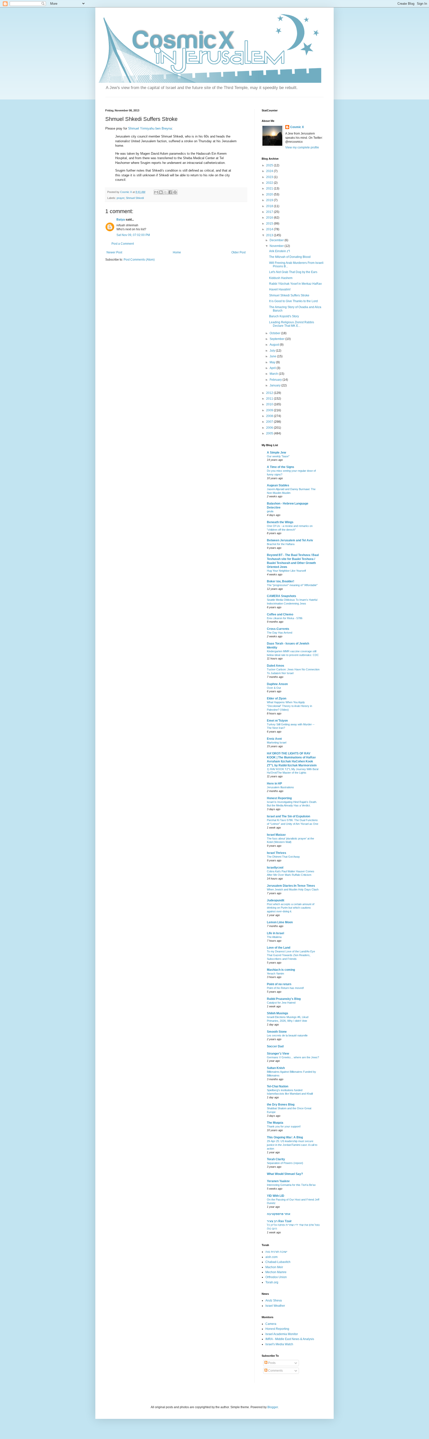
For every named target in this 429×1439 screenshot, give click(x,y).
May (273, 362)
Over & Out (274, 687)
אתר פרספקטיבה (278, 1214)
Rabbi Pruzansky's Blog (284, 999)
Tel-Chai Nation (277, 1086)
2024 (270, 171)
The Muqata (275, 1122)
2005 (270, 433)
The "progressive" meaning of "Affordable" (292, 585)
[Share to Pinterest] (175, 192)
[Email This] (156, 192)
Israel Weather (275, 1305)
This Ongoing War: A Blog (285, 1137)
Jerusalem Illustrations (280, 787)
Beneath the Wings (280, 522)
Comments (275, 1370)
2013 (270, 235)
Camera (270, 1324)
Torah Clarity (276, 1159)
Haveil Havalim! (279, 289)
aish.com (271, 1257)
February (276, 379)
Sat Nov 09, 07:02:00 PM (133, 235)
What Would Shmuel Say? (285, 1174)
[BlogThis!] (160, 192)
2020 (270, 194)
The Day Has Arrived (279, 632)
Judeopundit (275, 900)
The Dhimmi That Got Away (283, 856)
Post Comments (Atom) (139, 259)
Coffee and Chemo (280, 614)
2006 (270, 427)
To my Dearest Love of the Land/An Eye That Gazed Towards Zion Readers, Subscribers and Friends (291, 955)
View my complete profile (302, 147)
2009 (270, 410)
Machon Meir (274, 1267)
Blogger (272, 1407)
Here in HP (274, 783)
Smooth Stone (277, 1031)
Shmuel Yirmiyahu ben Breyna (150, 128)
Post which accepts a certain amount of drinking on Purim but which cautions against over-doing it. (290, 908)
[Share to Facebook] (170, 192)
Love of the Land (278, 947)
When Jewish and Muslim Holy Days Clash (293, 889)
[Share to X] (165, 192)
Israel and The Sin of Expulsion (288, 816)
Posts (271, 1363)
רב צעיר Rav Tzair (279, 1221)
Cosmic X (297, 127)
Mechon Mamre (275, 1272)
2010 (270, 404)
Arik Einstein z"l (279, 251)
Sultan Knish (276, 1068)
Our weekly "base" (278, 456)
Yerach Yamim (275, 973)
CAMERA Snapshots (281, 596)
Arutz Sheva (273, 1300)
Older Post (238, 252)
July (273, 350)
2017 (270, 212)
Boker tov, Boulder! (280, 581)
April (273, 368)
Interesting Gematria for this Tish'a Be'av (291, 1184)
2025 (270, 165)
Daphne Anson (277, 684)
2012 (270, 393)
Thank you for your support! (284, 1126)
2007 (270, 421)
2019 (270, 200)
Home (177, 252)
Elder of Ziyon (276, 698)
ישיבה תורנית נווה (276, 1251)
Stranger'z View (278, 1053)
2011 (270, 398)
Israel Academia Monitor (281, 1334)
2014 (270, 229)
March (274, 373)
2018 (270, 206)
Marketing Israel (276, 742)
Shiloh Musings (277, 1013)
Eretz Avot (274, 739)
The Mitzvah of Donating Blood (290, 257)
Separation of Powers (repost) (285, 1162)
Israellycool (275, 867)
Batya (120, 219)
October (275, 333)
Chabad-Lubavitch (277, 1262)
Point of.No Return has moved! (285, 987)
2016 (270, 217)
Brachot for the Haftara (280, 544)
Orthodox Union (276, 1277)
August (275, 344)
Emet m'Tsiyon (277, 720)
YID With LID (275, 1196)
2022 (270, 183)
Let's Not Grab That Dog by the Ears (293, 272)
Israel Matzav (276, 834)
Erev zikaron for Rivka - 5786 (284, 618)
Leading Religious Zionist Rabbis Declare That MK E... (291, 324)
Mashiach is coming (281, 970)
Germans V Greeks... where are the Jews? (293, 1057)
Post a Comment (122, 243)
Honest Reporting (279, 798)
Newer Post (114, 252)
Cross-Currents (278, 629)
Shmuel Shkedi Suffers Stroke (289, 295)
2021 (270, 188)
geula (270, 511)
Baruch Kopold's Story (284, 316)
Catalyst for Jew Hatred (281, 1002)
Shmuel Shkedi (135, 197)
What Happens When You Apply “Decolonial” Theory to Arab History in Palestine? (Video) (289, 706)
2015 (270, 223)
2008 (270, 416)
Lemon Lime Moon (280, 922)
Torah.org (271, 1282)
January (275, 385)
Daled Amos (275, 665)
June (273, 356)
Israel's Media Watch (279, 1344)
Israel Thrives (276, 853)
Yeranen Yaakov (278, 1181)
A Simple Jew (276, 452)
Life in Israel (275, 933)
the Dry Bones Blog (280, 1104)
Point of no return (279, 984)
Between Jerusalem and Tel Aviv (290, 540)
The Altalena (274, 936)
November (277, 246)
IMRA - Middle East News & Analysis (289, 1339)
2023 (270, 177)
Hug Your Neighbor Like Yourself (286, 570)
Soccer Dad (275, 1046)
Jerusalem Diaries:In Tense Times (291, 885)
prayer (120, 197)
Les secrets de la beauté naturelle (287, 1035)
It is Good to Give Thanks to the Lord (293, 301)
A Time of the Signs (280, 467)
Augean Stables (278, 485)
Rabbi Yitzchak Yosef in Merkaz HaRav (295, 283)
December (277, 240)
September (277, 339)
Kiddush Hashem (280, 278)
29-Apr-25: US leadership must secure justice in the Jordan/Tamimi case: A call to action (292, 1145)
